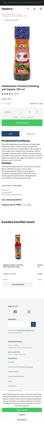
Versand (30, 117)
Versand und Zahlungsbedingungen (20, 367)
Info (10, 134)
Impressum (12, 386)
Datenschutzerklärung (16, 376)
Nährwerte (31, 134)
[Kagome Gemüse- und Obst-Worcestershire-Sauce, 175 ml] (18, 246)
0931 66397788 (14, 352)
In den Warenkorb (22, 123)
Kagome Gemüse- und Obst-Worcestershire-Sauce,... (13, 266)
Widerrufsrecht (13, 372)
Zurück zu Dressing (11, 20)
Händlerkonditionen (15, 391)
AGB (10, 381)
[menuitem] (28, 9)
